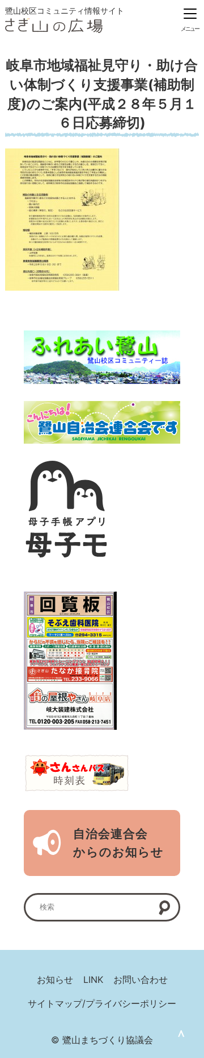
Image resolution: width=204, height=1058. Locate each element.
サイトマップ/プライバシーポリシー (102, 1003)
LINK (93, 979)
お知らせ (55, 979)
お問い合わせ (140, 979)
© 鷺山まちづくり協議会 (102, 1039)
